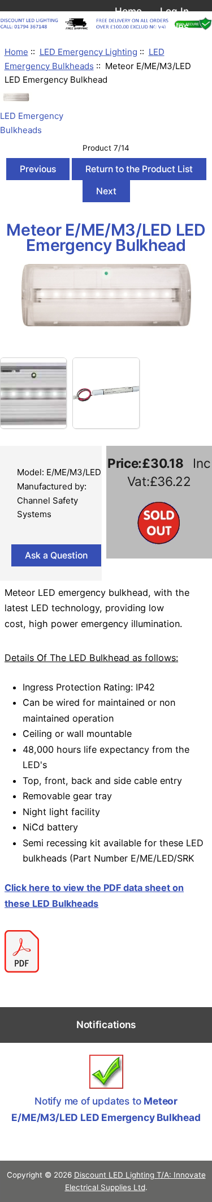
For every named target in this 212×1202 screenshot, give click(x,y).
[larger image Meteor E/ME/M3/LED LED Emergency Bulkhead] (106, 323)
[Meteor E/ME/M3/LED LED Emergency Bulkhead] (33, 393)
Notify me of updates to (105, 1109)
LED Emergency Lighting (88, 51)
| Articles (168, 26)
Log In (174, 11)
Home (128, 11)
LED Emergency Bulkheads (31, 122)
